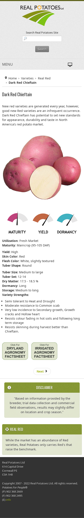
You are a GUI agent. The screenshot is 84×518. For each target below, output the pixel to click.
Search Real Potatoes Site (42, 32)
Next (41, 371)
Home (12, 78)
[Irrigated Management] (44, 353)
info (8, 500)
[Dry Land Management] (15, 353)
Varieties (27, 78)
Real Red (44, 78)
